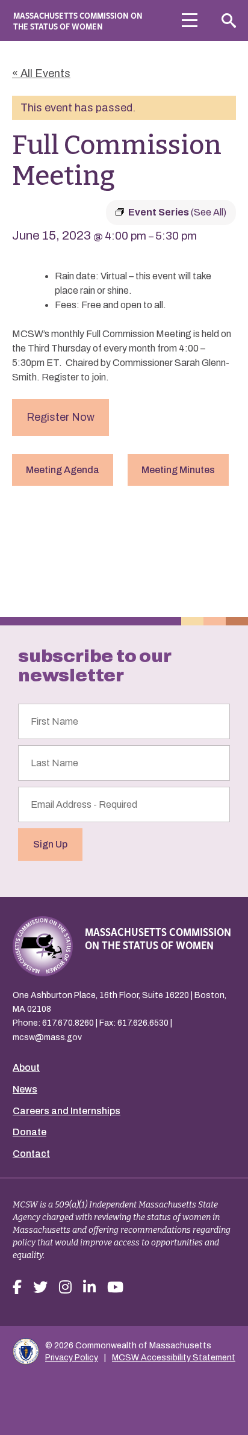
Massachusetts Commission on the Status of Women (78, 20)
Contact (31, 1153)
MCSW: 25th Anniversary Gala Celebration (198, 555)
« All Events (41, 73)
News (25, 1089)
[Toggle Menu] (189, 20)
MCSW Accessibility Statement (173, 1357)
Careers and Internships (66, 1111)
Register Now (60, 417)
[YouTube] (115, 1287)
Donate (29, 1132)
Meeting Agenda (62, 470)
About (26, 1067)
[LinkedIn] (89, 1287)
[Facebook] (17, 1287)
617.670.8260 (68, 1022)
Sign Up (50, 844)
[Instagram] (65, 1287)
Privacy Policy (71, 1357)
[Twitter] (40, 1287)
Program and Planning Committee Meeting (65, 550)
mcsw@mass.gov (47, 1037)
